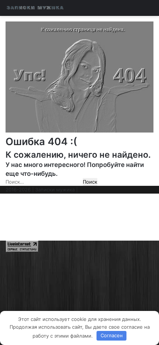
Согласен (112, 335)
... (2, 250)
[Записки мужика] (35, 8)
